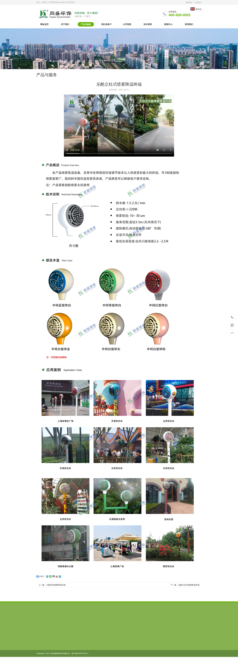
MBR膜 (120, 621)
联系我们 (198, 2)
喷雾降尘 (64, 621)
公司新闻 (59, 641)
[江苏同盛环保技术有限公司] (71, 13)
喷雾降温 (52, 621)
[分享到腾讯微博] (60, 576)
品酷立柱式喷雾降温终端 (188, 585)
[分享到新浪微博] (57, 576)
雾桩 (149, 621)
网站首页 (44, 24)
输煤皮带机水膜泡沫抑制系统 (85, 621)
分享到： (42, 576)
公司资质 (127, 24)
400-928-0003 (232, 317)
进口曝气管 (107, 621)
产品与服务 (86, 24)
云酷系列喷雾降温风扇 (56, 585)
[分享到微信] (50, 576)
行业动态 (59, 645)
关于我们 (65, 24)
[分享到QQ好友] (53, 576)
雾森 (130, 621)
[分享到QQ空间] (47, 576)
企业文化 (40, 641)
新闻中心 (168, 24)
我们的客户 (106, 24)
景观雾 (139, 621)
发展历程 (189, 2)
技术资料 (148, 24)
